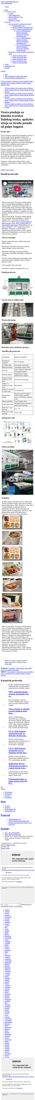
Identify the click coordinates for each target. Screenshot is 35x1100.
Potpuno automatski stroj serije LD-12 (20, 823)
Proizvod (7, 807)
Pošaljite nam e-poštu (7, 170)
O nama (11, 13)
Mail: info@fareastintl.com (13, 834)
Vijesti (7, 64)
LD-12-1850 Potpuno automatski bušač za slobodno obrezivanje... (18, 733)
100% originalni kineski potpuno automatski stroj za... (19, 694)
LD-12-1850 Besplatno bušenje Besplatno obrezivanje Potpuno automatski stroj (23, 47)
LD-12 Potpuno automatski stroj (22, 29)
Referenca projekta (14, 20)
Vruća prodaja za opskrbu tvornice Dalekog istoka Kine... (19, 711)
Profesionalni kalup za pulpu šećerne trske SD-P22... (18, 781)
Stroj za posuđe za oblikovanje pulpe (20, 24)
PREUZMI (8, 664)
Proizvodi (11, 824)
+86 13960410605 (6, 3)
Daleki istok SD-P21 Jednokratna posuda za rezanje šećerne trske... (18, 766)
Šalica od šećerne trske (19, 61)
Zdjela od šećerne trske (19, 59)
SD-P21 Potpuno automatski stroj (22, 27)
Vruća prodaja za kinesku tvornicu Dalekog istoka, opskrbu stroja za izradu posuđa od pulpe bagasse (17, 673)
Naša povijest (13, 19)
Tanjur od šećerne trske (19, 55)
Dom (6, 10)
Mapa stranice (11, 845)
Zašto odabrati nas (14, 15)
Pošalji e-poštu (5, 848)
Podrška (7, 68)
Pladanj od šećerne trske (19, 62)
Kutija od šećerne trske (19, 57)
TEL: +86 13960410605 (12, 833)
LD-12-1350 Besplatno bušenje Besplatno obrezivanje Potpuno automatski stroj (23, 33)
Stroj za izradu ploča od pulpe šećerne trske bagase (16, 224)
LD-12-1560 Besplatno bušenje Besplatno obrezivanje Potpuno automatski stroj (23, 40)
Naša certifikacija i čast (16, 17)
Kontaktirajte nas (10, 66)
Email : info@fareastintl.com (9, 1)
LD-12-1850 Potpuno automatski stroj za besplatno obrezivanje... (18, 750)
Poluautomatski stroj (18, 26)
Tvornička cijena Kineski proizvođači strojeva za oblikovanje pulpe (16, 669)
